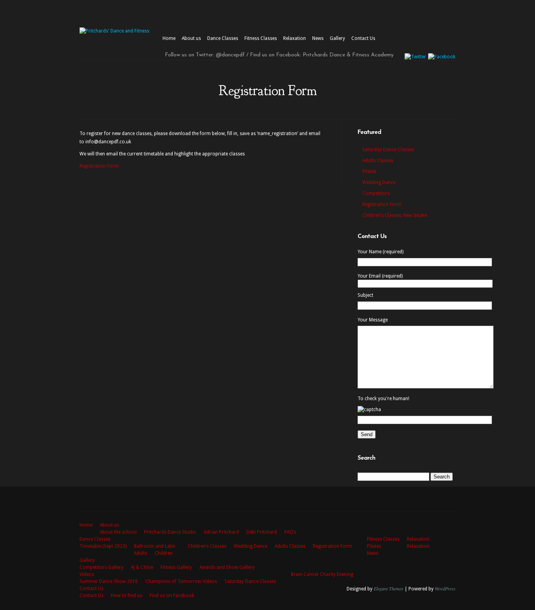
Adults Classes (377, 160)
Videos (87, 574)
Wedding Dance (379, 182)
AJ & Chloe (142, 567)
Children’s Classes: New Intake (394, 215)
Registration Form (99, 166)
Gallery (337, 38)
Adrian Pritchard (221, 532)
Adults (140, 553)
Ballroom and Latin (154, 546)
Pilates (369, 171)
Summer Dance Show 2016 (109, 581)
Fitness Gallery (176, 567)
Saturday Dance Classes (388, 149)
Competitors (376, 193)
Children (164, 553)
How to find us (126, 595)
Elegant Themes (388, 588)
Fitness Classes (260, 38)
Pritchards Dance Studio (170, 532)
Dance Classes (222, 38)
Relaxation (294, 38)
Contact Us (363, 38)
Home (169, 38)
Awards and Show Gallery (227, 567)
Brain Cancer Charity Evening (322, 574)
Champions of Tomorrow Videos (181, 581)
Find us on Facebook (172, 595)
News (318, 38)
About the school (118, 532)
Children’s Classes (207, 546)
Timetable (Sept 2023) (103, 546)
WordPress (445, 588)
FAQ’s (290, 532)
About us (191, 38)
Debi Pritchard (261, 532)
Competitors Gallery (101, 567)
